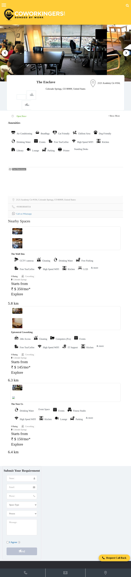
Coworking (29, 276)
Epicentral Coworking (22, 332)
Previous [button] (5, 53)
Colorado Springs (20, 279)
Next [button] (126, 53)
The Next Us (17, 404)
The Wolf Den (18, 254)
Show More (115, 116)
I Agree (13, 542)
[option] (65, 53)
